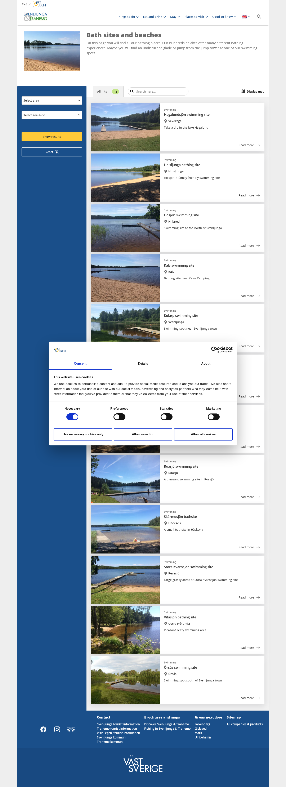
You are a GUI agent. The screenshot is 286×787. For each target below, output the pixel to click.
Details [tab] (143, 363)
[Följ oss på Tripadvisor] (71, 729)
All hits (107, 91)
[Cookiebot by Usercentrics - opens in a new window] (214, 350)
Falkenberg (202, 724)
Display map (255, 91)
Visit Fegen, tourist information (118, 733)
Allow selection (143, 434)
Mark (198, 733)
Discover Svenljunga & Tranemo (166, 724)
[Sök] (259, 16)
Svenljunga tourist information (118, 724)
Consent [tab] (80, 363)
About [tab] (205, 363)
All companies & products (245, 724)
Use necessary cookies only (83, 434)
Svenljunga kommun (111, 737)
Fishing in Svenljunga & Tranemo (167, 728)
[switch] (119, 417)
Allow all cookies (203, 434)
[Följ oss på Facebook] (43, 729)
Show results (52, 137)
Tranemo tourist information (117, 728)
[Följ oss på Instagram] (57, 729)
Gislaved (201, 728)
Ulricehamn (203, 737)
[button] (52, 51)
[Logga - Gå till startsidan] (38, 17)
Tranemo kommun (110, 742)
